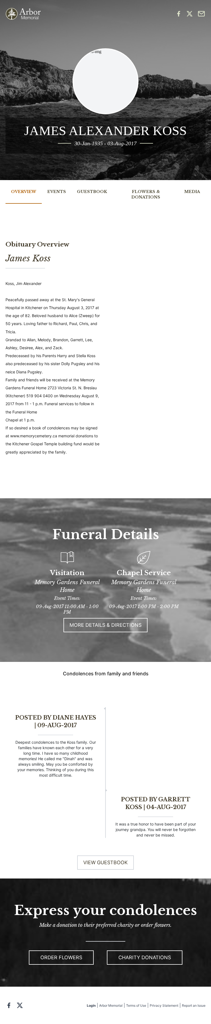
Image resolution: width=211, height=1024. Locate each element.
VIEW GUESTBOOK (105, 862)
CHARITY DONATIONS (144, 957)
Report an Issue (194, 1005)
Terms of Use (136, 1005)
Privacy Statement (164, 1005)
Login (91, 1005)
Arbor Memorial (111, 1005)
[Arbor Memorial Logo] (23, 14)
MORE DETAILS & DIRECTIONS (105, 625)
